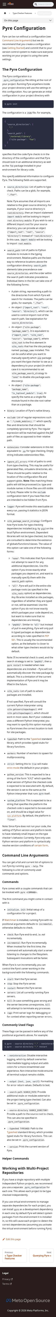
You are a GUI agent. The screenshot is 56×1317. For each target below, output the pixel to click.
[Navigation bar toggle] (4, 4)
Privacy (6, 1279)
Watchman (10, 920)
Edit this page (13, 1239)
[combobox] (43, 4)
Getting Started (15, 48)
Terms (5, 1283)
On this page (11, 20)
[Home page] (5, 13)
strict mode (13, 767)
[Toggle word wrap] (45, 1043)
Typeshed (36, 739)
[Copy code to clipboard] (50, 103)
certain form (41, 845)
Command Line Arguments (16, 40)
